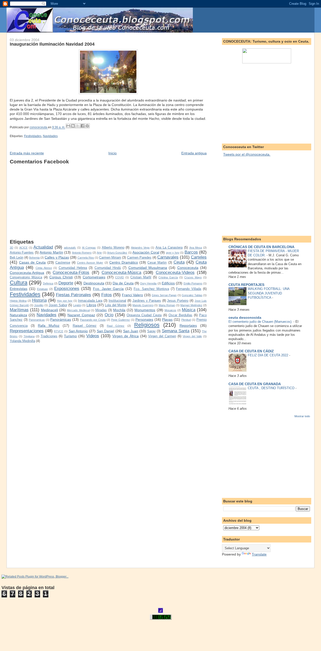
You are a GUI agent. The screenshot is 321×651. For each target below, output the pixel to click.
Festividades (32, 136)
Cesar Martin (157, 262)
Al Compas (89, 247)
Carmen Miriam (110, 257)
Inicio (112, 153)
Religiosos (146, 325)
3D (11, 247)
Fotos (106, 294)
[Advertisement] (108, 204)
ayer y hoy (172, 252)
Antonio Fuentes (22, 252)
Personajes (144, 319)
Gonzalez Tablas (192, 295)
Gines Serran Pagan (164, 295)
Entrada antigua (194, 153)
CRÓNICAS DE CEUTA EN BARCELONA (261, 247)
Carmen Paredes (139, 257)
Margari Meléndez (191, 305)
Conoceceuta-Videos (175, 272)
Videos (92, 336)
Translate (259, 554)
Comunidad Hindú (108, 268)
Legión (77, 305)
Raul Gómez (115, 325)
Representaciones (27, 331)
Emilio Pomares (193, 283)
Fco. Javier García (108, 289)
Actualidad (43, 247)
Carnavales (168, 257)
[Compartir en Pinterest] (87, 125)
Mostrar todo (302, 416)
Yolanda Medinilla (22, 341)
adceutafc (70, 247)
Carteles (199, 257)
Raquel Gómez (85, 326)
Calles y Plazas (57, 257)
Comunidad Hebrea (73, 268)
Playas (167, 319)
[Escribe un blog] (72, 125)
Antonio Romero (82, 252)
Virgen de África (125, 336)
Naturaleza (18, 315)
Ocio (109, 314)
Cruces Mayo (193, 277)
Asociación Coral (145, 252)
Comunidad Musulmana (147, 268)
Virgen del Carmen (162, 336)
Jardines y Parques (146, 300)
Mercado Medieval (78, 310)
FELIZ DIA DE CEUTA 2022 (268, 355)
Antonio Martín (51, 252)
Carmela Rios (85, 257)
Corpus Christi (61, 277)
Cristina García (168, 277)
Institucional (117, 300)
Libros (91, 305)
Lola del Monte (115, 305)
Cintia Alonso (44, 267)
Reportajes (188, 325)
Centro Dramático (123, 262)
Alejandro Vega (140, 247)
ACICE (23, 247)
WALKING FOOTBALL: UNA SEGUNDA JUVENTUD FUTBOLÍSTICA (268, 293)
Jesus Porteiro (177, 300)
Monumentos (144, 310)
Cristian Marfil (140, 277)
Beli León (16, 257)
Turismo (70, 336)
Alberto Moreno (113, 247)
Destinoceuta (94, 283)
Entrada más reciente (27, 153)
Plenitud (186, 319)
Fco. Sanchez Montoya (151, 289)
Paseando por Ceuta (93, 319)
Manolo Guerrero (142, 305)
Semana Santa (175, 331)
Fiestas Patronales (73, 294)
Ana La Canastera (169, 247)
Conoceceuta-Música (121, 272)
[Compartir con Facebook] (82, 125)
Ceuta (179, 262)
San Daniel (105, 331)
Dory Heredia (148, 283)
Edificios (168, 283)
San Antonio (78, 331)
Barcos (191, 252)
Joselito (38, 305)
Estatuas (42, 288)
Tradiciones (49, 336)
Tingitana (29, 336)
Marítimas (19, 309)
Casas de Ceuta (32, 262)
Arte (99, 252)
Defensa (48, 283)
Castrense (62, 262)
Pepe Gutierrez (120, 319)
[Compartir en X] (77, 125)
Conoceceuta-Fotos (71, 272)
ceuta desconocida (244, 317)
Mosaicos (170, 310)
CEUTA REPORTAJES (246, 285)
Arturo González (117, 252)
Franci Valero (132, 295)
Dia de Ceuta (123, 283)
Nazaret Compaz (81, 315)
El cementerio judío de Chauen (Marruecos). (260, 321)
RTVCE (58, 331)
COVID (119, 277)
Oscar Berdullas (180, 315)
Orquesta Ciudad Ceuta (144, 315)
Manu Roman (167, 305)
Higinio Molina (18, 300)
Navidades (50, 136)
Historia (39, 300)
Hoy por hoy (64, 300)
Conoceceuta (187, 268)
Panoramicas (37, 319)
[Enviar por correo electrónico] (68, 125)
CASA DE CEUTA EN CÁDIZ (251, 351)
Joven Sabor (58, 305)
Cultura (18, 282)
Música (188, 309)
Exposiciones (66, 288)
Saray (151, 331)
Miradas (101, 310)
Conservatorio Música (26, 277)
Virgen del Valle (192, 336)
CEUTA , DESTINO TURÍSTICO (271, 388)
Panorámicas (60, 319)
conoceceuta (39, 127)
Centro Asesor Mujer (90, 262)
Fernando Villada (188, 289)
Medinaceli (49, 310)
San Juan (130, 331)
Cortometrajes (94, 277)
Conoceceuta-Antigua (27, 273)
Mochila (119, 310)
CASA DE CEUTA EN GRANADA (254, 384)
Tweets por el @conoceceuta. (246, 154)
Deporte (65, 283)
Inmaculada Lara (90, 300)
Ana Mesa (195, 247)
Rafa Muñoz (48, 325)
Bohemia (34, 257)
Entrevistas (18, 289)
